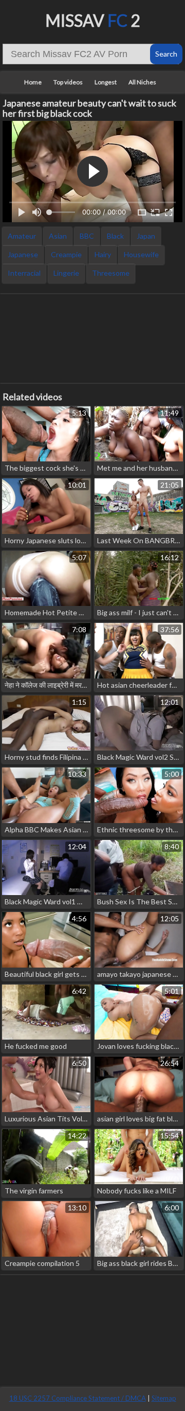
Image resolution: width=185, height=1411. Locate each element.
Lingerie (66, 273)
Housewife (141, 254)
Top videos (68, 82)
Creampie (66, 254)
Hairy (103, 254)
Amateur (22, 235)
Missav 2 (92, 20)
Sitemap (164, 1398)
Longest (106, 82)
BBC (87, 235)
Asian (58, 235)
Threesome (111, 273)
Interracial (24, 273)
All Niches (142, 82)
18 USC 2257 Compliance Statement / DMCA (77, 1398)
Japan (146, 235)
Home (33, 82)
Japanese (23, 254)
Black (115, 235)
